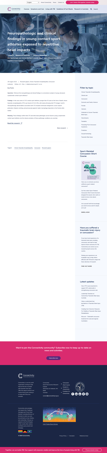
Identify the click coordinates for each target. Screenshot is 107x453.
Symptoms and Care (37, 9)
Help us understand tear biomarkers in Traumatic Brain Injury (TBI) (90, 303)
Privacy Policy (63, 436)
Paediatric (84, 121)
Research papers (46, 148)
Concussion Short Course (66, 384)
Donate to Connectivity (66, 388)
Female (83, 106)
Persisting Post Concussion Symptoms (88, 126)
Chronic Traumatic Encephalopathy (23, 148)
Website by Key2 (84, 436)
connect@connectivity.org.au (51, 396)
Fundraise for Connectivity (66, 392)
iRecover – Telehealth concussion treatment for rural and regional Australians (90, 319)
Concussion (37, 148)
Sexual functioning (86, 134)
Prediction (84, 130)
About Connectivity (46, 2)
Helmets (83, 109)
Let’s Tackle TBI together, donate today (82, 2)
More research (61, 128)
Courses (26, 9)
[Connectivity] (14, 9)
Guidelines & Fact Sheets (65, 9)
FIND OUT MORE (86, 266)
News (54, 2)
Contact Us (61, 2)
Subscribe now (53, 358)
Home (10, 55)
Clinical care (84, 95)
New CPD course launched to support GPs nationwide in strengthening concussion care (89, 288)
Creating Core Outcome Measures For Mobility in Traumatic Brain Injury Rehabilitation (91, 311)
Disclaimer (72, 436)
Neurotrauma (84, 118)
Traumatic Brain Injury (87, 137)
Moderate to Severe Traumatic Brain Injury (89, 113)
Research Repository (40, 55)
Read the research (15, 123)
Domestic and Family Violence (89, 102)
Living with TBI (50, 9)
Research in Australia (81, 9)
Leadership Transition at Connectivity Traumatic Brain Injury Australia (90, 296)
